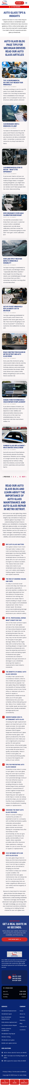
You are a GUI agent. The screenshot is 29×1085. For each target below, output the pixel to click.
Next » (24, 477)
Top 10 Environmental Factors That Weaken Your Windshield (13, 83)
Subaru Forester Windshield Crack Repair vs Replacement (14, 401)
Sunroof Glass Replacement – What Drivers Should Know (14, 447)
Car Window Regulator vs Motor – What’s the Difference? (12, 170)
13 (20, 477)
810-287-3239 (16, 980)
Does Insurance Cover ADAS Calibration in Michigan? (13, 214)
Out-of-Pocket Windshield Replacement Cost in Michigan (12, 309)
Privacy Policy (7, 1072)
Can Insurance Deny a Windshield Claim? (11, 125)
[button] (26, 3)
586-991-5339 (16, 976)
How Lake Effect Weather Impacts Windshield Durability (12, 261)
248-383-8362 (16, 978)
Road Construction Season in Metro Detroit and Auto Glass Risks (14, 354)
